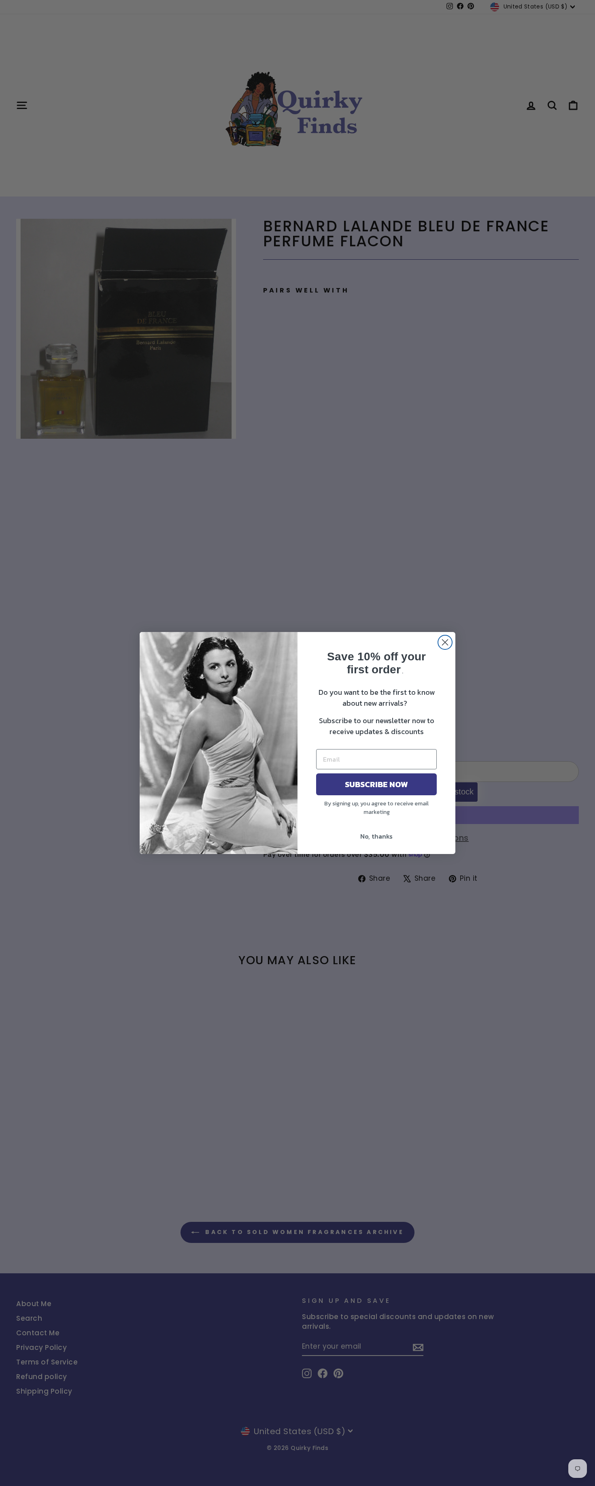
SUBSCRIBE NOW (376, 784)
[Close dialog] (445, 642)
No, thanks (376, 836)
